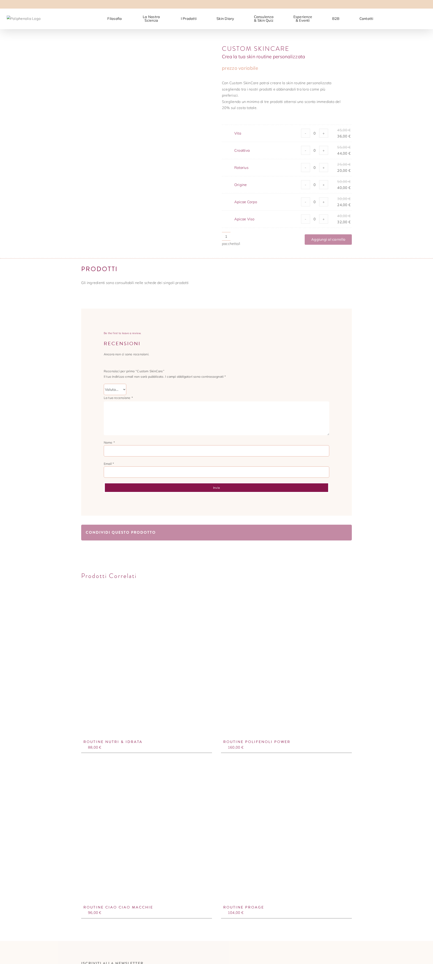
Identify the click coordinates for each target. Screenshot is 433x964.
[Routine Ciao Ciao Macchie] (146, 832)
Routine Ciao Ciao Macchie (118, 907)
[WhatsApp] (321, 532)
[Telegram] (329, 532)
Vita (237, 133)
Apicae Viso (244, 219)
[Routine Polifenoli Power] (286, 667)
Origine (240, 184)
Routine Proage (243, 907)
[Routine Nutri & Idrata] (146, 667)
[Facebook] (300, 532)
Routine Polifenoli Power (256, 742)
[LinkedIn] (314, 532)
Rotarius (241, 167)
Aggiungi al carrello (328, 239)
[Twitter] (307, 532)
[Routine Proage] (286, 832)
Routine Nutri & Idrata (113, 742)
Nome (109, 442)
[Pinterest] (336, 532)
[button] (419, 18)
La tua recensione (118, 398)
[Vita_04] (146, 108)
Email (109, 464)
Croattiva (242, 150)
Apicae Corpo (245, 202)
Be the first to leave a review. (122, 333)
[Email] (343, 532)
